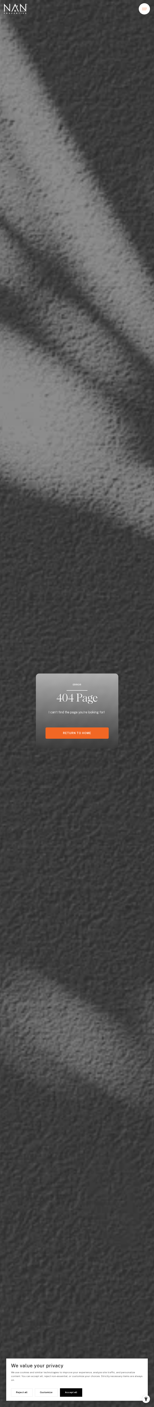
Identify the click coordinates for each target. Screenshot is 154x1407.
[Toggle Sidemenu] (144, 8)
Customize (46, 1392)
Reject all (21, 1392)
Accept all (71, 1392)
